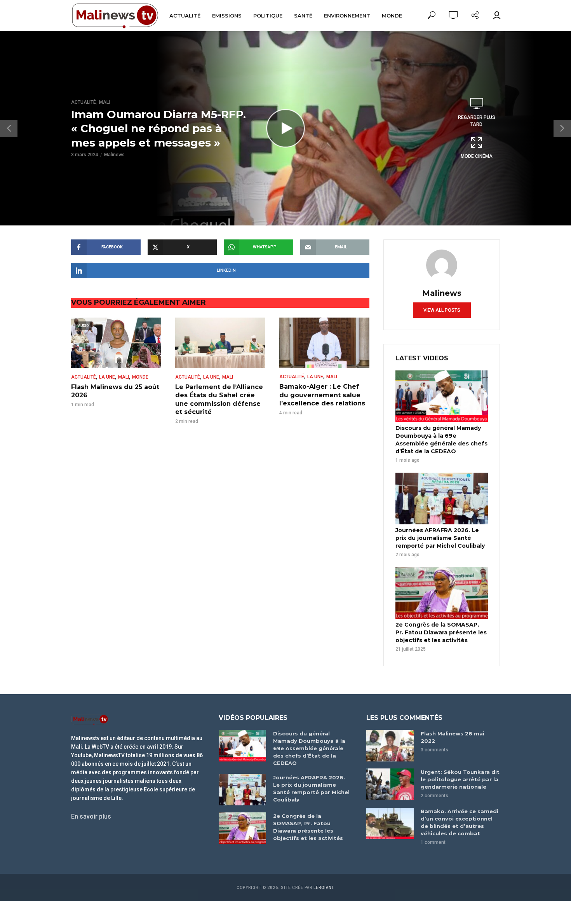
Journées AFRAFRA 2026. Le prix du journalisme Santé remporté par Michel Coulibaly (440, 538)
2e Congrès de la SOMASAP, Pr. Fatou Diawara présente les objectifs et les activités (441, 632)
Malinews (114, 154)
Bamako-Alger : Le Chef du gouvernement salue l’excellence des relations (322, 395)
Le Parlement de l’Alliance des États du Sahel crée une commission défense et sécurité (219, 399)
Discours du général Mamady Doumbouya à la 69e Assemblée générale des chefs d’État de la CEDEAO (441, 439)
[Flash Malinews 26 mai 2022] (390, 745)
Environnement (347, 15)
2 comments (434, 795)
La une (107, 377)
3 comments (434, 750)
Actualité (184, 15)
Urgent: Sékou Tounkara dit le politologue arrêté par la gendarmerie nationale (460, 779)
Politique (267, 15)
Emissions (227, 15)
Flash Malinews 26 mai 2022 (452, 737)
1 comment (433, 842)
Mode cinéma (477, 156)
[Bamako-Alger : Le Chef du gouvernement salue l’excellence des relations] (324, 343)
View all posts (441, 310)
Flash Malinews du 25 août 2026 (115, 391)
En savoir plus (91, 816)
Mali (104, 102)
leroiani (323, 887)
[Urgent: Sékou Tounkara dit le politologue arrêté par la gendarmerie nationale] (390, 784)
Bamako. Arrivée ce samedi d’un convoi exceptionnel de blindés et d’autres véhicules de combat (459, 822)
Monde (392, 15)
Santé (303, 15)
